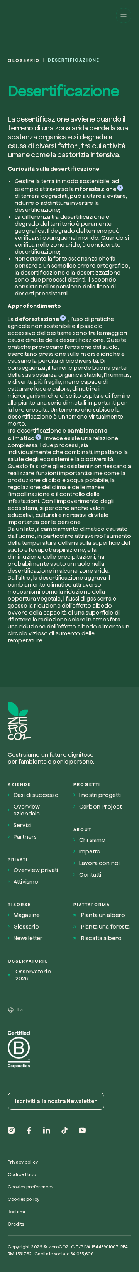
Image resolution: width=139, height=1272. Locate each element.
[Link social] (11, 1130)
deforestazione (37, 319)
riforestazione (95, 189)
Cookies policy (23, 1199)
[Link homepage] (53, 721)
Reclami (16, 1211)
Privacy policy (23, 1161)
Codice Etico (22, 1174)
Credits (16, 1223)
